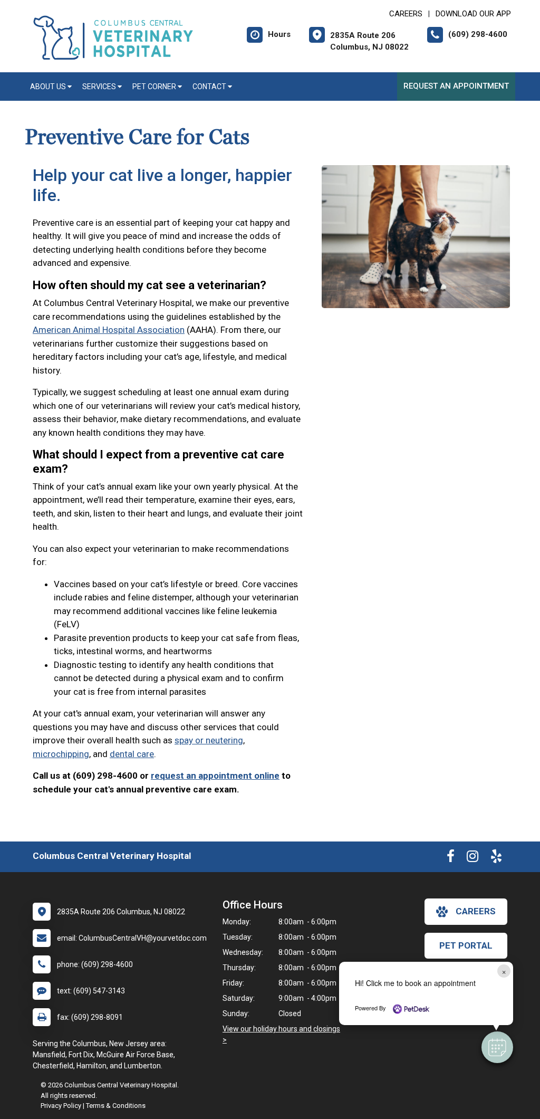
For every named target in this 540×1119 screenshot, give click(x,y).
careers (476, 911)
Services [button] (100, 86)
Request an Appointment (456, 86)
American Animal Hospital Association (109, 329)
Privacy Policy (61, 1106)
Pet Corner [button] (155, 86)
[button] (497, 1047)
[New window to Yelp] (496, 858)
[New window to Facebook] (450, 858)
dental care (132, 754)
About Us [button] (49, 86)
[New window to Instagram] (472, 858)
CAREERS (405, 13)
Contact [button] (210, 86)
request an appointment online (215, 775)
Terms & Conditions (116, 1106)
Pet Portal (466, 945)
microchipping (61, 754)
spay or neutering (209, 740)
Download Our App (473, 13)
